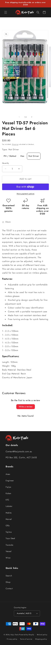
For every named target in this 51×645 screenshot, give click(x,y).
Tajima (9, 532)
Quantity (5, 163)
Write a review (25, 406)
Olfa (7, 525)
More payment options (25, 193)
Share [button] (8, 221)
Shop (8, 582)
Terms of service (26, 639)
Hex (22, 156)
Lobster (9, 506)
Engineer (10, 480)
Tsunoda (9, 544)
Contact (9, 588)
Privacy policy (12, 639)
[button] (6, 12)
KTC (7, 499)
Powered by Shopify (26, 634)
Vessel (8, 551)
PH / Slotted (10, 156)
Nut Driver (33, 156)
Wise (8, 557)
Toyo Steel (10, 538)
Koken (8, 493)
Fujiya (8, 487)
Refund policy (42, 634)
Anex (8, 474)
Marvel (9, 519)
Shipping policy (41, 639)
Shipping (15, 144)
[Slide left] (19, 117)
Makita (9, 512)
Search (9, 575)
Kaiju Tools (15, 634)
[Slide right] (32, 117)
